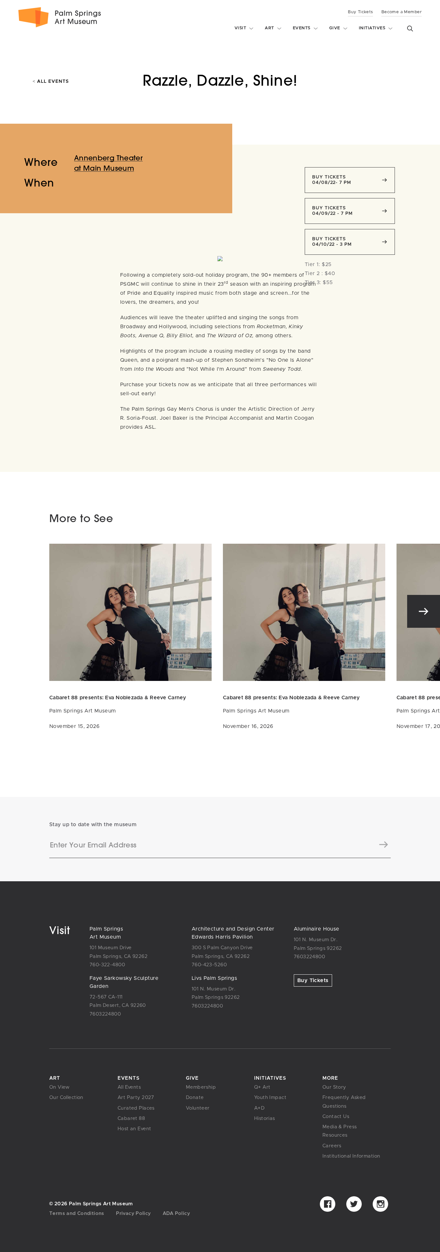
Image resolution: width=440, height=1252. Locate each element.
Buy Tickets (360, 12)
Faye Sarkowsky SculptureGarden (124, 982)
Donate (195, 1097)
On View (59, 1087)
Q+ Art (262, 1087)
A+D (259, 1108)
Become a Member (401, 12)
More (330, 1078)
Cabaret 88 (131, 1118)
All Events (51, 81)
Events (128, 1078)
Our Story (334, 1087)
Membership (201, 1087)
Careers (331, 1145)
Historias (264, 1118)
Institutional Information (351, 1156)
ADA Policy (176, 1213)
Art (54, 1078)
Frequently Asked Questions (344, 1101)
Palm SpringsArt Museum (106, 933)
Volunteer (198, 1108)
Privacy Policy (133, 1213)
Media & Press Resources (339, 1131)
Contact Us (335, 1116)
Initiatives (270, 1078)
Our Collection (66, 1097)
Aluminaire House (317, 929)
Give (192, 1078)
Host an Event (134, 1128)
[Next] (423, 611)
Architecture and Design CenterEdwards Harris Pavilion (233, 933)
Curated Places (136, 1108)
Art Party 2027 (136, 1097)
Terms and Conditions (76, 1213)
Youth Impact (270, 1097)
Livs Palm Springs (214, 978)
